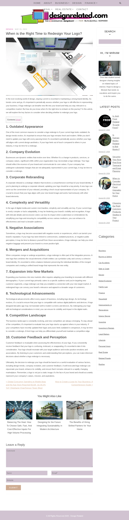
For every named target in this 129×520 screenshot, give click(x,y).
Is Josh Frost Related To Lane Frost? (115, 122)
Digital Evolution (105, 281)
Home (37, 3)
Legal (47, 9)
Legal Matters (104, 334)
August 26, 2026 (104, 173)
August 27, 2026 (104, 130)
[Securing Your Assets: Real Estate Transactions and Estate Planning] (105, 161)
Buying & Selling (105, 257)
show (18, 120)
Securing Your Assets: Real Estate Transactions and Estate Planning (118, 164)
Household (103, 299)
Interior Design (104, 316)
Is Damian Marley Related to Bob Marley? (116, 142)
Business (61, 3)
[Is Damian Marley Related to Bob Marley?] (105, 139)
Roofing (102, 364)
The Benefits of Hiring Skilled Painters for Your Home (79, 425)
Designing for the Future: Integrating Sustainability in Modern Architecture (49, 425)
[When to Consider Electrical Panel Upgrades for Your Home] (105, 183)
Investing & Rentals (106, 328)
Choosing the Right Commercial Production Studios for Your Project (117, 212)
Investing (102, 322)
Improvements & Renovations (105, 307)
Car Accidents (104, 263)
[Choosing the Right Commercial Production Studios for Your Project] (105, 208)
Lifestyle (102, 340)
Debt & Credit (104, 269)
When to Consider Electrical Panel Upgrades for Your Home (116, 187)
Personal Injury (105, 346)
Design (77, 3)
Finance (90, 3)
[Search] (120, 3)
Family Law (103, 287)
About (48, 3)
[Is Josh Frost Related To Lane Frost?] (105, 121)
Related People (105, 358)
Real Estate (63, 9)
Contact (82, 9)
